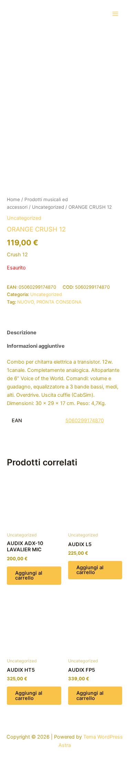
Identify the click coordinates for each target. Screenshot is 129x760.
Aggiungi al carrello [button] (28, 575)
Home (13, 199)
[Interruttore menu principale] (115, 13)
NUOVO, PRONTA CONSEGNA (49, 302)
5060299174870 (84, 420)
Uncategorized (48, 207)
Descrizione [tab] (21, 332)
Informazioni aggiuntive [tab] (36, 346)
